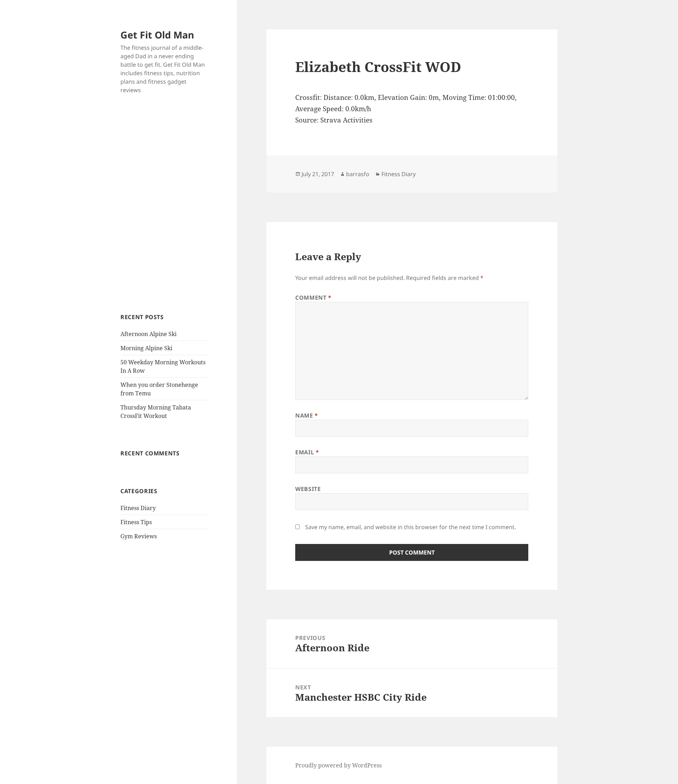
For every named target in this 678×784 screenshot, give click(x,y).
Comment (313, 297)
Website (308, 489)
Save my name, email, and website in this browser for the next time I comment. (410, 527)
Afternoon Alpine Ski (148, 334)
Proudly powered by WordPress (338, 765)
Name (306, 415)
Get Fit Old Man (157, 34)
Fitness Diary (138, 508)
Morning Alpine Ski (146, 348)
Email (307, 452)
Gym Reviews (138, 536)
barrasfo (357, 174)
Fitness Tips (136, 522)
